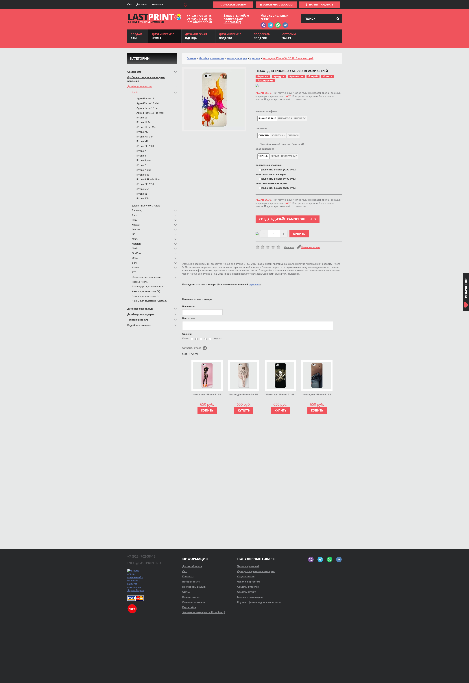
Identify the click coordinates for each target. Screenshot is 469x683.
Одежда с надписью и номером (256, 571)
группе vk (254, 284)
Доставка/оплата (192, 566)
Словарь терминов (193, 602)
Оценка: (187, 334)
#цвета (327, 76)
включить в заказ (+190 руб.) (279, 169)
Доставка (141, 4)
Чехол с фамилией (248, 566)
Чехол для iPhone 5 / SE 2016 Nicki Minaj (207, 395)
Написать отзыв (310, 247)
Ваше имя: (188, 306)
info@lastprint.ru (199, 22)
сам (136, 36)
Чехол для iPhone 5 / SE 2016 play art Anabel (243, 395)
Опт (129, 4)
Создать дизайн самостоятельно (287, 219)
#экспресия (265, 80)
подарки (230, 36)
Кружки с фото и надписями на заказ (259, 602)
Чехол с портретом (248, 581)
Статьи (186, 592)
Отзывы (289, 247)
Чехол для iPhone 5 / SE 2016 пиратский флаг (280, 395)
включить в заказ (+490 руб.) (279, 178)
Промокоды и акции (194, 586)
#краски (262, 76)
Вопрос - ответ (191, 597)
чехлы (163, 36)
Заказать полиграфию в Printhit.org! (203, 612)
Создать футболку (248, 586)
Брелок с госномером (250, 597)
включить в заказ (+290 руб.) (279, 188)
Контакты (157, 4)
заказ (289, 36)
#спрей (313, 76)
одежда (196, 36)
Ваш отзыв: (189, 318)
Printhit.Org (232, 22)
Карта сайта (189, 607)
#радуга (279, 76)
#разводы (296, 76)
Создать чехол (245, 576)
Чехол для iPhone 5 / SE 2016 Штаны (317, 395)
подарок (262, 36)
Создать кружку (246, 592)
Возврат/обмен (191, 581)
